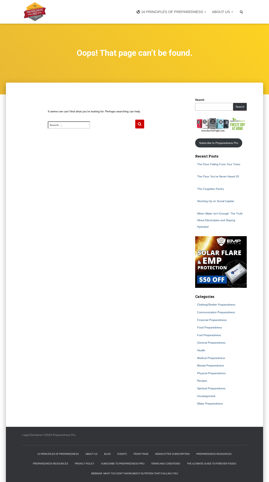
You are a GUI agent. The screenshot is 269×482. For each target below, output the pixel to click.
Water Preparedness (210, 403)
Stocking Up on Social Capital (215, 201)
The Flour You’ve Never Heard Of (218, 176)
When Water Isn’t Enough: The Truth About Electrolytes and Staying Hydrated (220, 220)
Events (122, 454)
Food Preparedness (209, 327)
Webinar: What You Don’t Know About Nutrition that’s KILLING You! (134, 473)
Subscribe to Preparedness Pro (218, 143)
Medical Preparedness (211, 358)
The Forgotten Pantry (210, 188)
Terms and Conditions (165, 463)
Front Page (141, 454)
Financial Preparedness (212, 320)
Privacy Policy (84, 463)
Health (201, 350)
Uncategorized (206, 396)
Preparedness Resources (214, 454)
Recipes (202, 380)
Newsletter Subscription (172, 454)
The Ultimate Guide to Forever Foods (211, 463)
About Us (221, 12)
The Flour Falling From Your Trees (218, 164)
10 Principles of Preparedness (172, 12)
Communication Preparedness (216, 312)
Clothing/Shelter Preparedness (216, 304)
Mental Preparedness (210, 365)
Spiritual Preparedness (211, 388)
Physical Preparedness (211, 373)
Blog (107, 454)
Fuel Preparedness (209, 335)
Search (199, 99)
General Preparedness (211, 342)
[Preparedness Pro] (34, 12)
